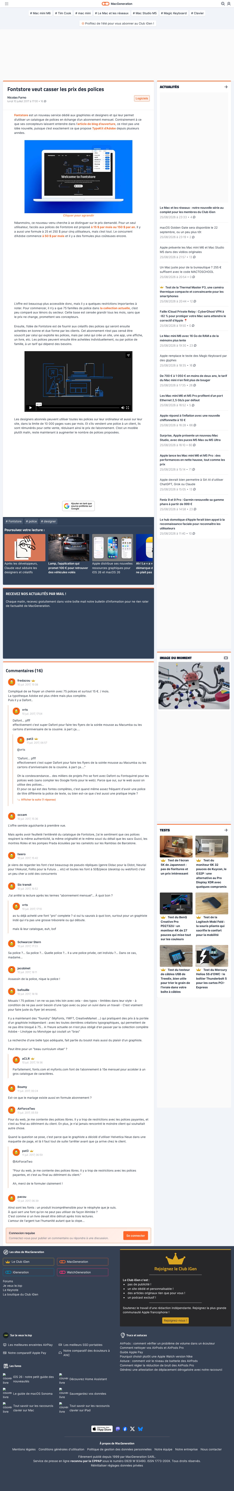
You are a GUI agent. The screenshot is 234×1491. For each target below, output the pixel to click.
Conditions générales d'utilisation (61, 1449)
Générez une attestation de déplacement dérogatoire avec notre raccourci (171, 1369)
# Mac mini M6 (40, 13)
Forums (8, 1281)
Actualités (169, 86)
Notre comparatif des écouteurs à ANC (86, 1353)
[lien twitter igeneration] (132, 1429)
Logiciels (142, 98)
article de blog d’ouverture (96, 124)
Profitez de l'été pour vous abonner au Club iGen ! (119, 23)
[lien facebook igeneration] (125, 1429)
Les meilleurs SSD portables (83, 1345)
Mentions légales (24, 1449)
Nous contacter (211, 1449)
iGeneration (21, 1272)
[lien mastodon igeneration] (118, 1429)
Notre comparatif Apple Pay (27, 1353)
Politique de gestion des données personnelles (119, 1449)
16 (42, 101)
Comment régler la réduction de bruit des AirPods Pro (157, 1365)
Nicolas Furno (16, 97)
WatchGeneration (79, 1272)
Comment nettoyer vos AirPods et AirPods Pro (152, 1347)
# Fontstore (14, 521)
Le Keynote (10, 1290)
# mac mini (83, 13)
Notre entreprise (186, 1449)
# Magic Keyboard (174, 13)
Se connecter (135, 1235)
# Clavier (197, 13)
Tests (165, 830)
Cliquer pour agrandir (78, 215)
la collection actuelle (115, 308)
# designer (48, 521)
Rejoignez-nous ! (175, 1320)
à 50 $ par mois (53, 236)
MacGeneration (77, 1261)
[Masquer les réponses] (9, 755)
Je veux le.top (12, 1285)
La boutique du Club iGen (20, 1294)
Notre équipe (163, 1449)
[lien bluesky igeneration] (140, 1429)
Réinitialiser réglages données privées (117, 1465)
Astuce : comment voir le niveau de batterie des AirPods (159, 1361)
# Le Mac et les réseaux (111, 13)
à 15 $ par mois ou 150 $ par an (113, 227)
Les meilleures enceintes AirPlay (30, 1345)
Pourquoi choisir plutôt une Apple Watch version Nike (156, 1356)
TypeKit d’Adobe (104, 128)
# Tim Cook (63, 13)
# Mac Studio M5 (145, 13)
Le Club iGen (20, 1261)
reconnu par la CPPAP (86, 1461)
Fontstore (21, 115)
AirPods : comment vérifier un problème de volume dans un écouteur (167, 1343)
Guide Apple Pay (131, 1352)
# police (31, 521)
